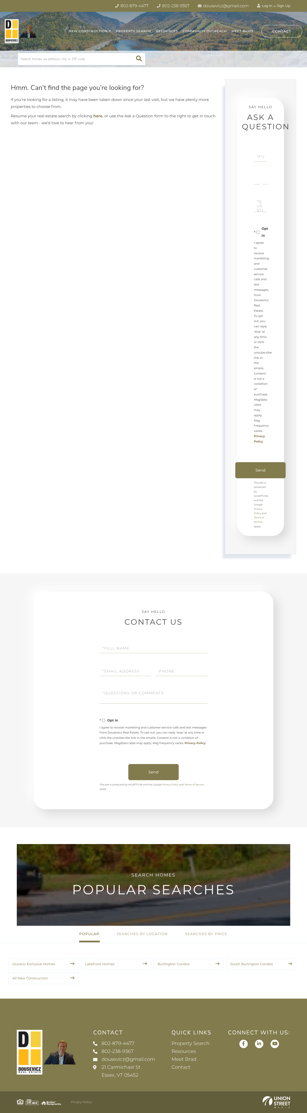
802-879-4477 (133, 6)
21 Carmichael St (120, 1071)
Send (260, 470)
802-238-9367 (175, 6)
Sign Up (283, 6)
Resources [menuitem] (167, 31)
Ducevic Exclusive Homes (33, 964)
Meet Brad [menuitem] (242, 31)
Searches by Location (142, 934)
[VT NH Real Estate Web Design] (276, 1102)
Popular (89, 934)
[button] (139, 59)
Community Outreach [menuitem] (205, 31)
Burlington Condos (173, 964)
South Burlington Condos (251, 964)
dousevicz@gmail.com (225, 6)
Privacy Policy (195, 743)
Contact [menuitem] (180, 1067)
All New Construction (30, 978)
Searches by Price (206, 934)
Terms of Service (194, 784)
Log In (266, 6)
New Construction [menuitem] (88, 31)
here (97, 116)
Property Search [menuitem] (133, 31)
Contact (281, 31)
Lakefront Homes (99, 964)
